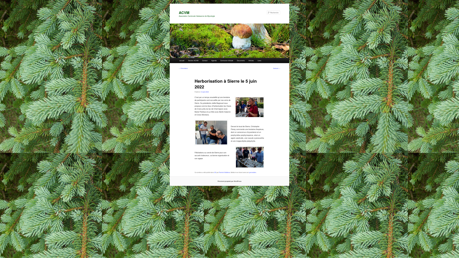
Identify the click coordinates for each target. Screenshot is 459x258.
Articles (251, 60)
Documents (241, 60)
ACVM (184, 12)
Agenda (214, 60)
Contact (205, 60)
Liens (259, 60)
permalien (252, 172)
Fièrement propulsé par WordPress (229, 181)
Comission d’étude (226, 60)
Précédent (183, 68)
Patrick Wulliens (224, 172)
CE (215, 172)
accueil (181, 60)
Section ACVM (193, 60)
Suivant (276, 68)
